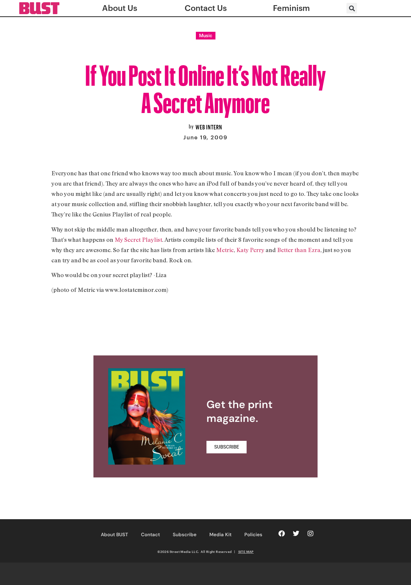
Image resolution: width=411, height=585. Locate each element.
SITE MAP (246, 552)
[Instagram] (310, 533)
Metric (225, 249)
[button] (351, 8)
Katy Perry (250, 249)
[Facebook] (281, 533)
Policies (253, 534)
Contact (150, 534)
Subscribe (185, 534)
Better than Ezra (298, 249)
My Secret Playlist (138, 239)
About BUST (114, 534)
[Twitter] (296, 533)
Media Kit (220, 534)
